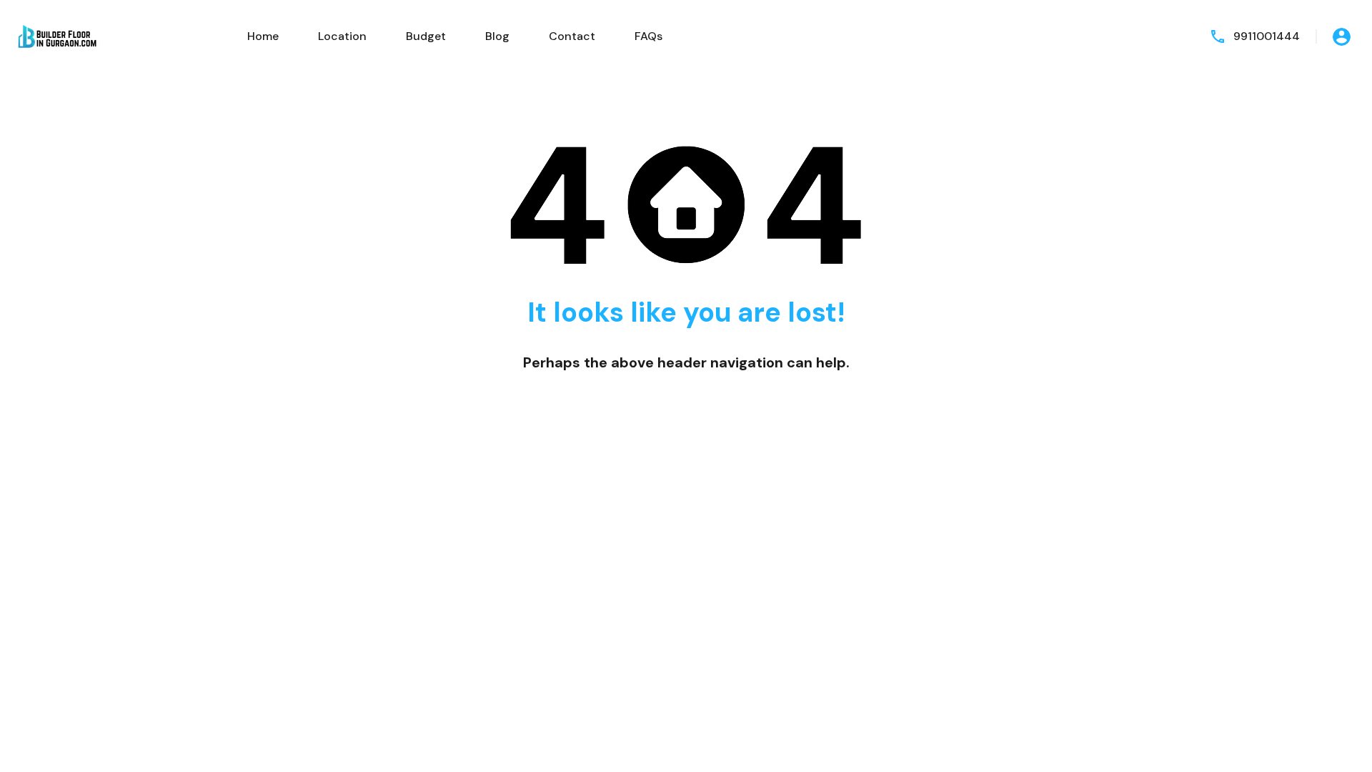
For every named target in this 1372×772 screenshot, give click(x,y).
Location (342, 36)
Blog (497, 36)
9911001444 (1266, 36)
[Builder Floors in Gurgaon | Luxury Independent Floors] (56, 35)
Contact (572, 36)
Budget (426, 36)
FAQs (648, 36)
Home (263, 36)
